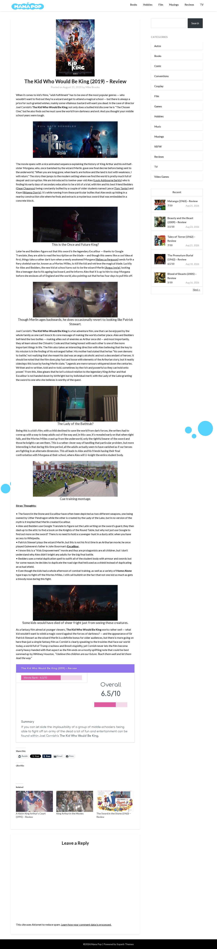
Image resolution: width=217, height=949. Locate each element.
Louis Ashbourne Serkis (107, 180)
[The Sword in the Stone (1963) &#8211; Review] (114, 801)
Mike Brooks (92, 87)
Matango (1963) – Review (182, 201)
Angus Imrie (112, 267)
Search (195, 23)
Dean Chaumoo (26, 188)
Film (160, 4)
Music (157, 126)
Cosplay (158, 86)
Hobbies (147, 4)
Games (158, 106)
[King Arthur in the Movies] (74, 801)
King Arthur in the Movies (70, 813)
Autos (157, 45)
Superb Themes (125, 944)
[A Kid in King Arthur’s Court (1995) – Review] (34, 801)
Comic (157, 65)
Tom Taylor (121, 188)
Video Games (161, 176)
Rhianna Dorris (31, 192)
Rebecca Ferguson (107, 259)
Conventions (161, 76)
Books (133, 4)
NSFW (158, 146)
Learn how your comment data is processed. (86, 924)
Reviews (189, 4)
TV (201, 4)
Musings (174, 4)
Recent (177, 192)
